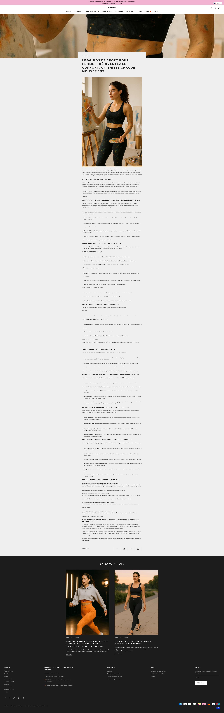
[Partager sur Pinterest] (131, 549)
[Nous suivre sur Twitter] (9, 698)
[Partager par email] (138, 549)
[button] (218, 3)
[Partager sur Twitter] (124, 549)
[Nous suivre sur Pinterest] (19, 698)
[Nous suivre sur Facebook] (5, 698)
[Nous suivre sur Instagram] (14, 698)
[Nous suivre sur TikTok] (23, 698)
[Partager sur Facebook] (117, 549)
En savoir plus (69, 654)
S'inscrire (200, 683)
